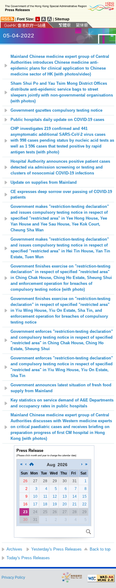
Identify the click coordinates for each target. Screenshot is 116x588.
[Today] (31, 464)
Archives (14, 549)
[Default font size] (37, 19)
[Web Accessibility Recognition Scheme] (72, 577)
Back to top (100, 549)
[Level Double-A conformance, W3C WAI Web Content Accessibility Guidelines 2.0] (100, 578)
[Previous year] (21, 464)
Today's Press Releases (28, 558)
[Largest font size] (49, 19)
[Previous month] (26, 464)
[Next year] (86, 464)
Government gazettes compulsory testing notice (56, 110)
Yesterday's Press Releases (56, 549)
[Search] (88, 531)
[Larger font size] (43, 19)
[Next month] (82, 464)
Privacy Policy (13, 577)
